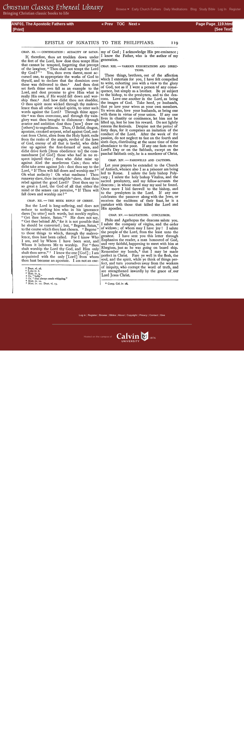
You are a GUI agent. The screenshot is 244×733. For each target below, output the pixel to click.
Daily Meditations (176, 9)
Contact (153, 315)
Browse (121, 9)
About (121, 315)
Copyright (132, 315)
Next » (134, 24)
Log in (82, 315)
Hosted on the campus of (98, 336)
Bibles (112, 315)
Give (162, 315)
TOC (121, 24)
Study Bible (207, 9)
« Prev (107, 24)
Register (235, 9)
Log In (222, 9)
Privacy (143, 315)
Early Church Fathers (146, 9)
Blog (193, 9)
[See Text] (224, 29)
